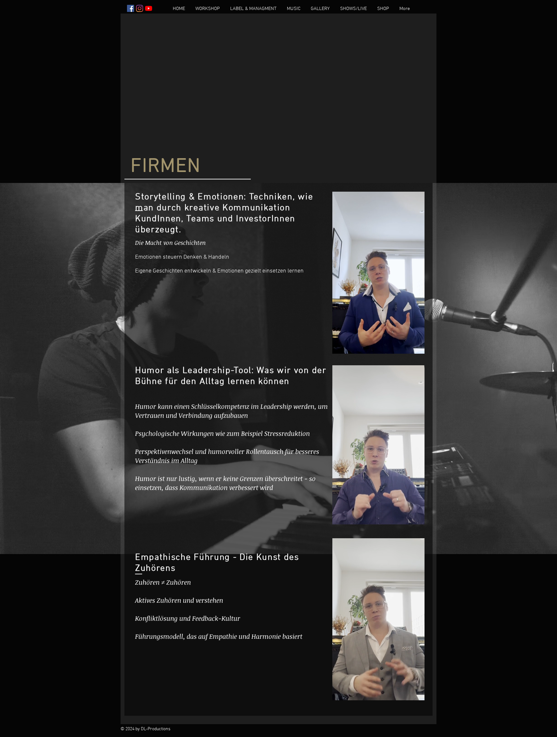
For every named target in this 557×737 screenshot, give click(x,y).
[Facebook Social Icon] (130, 8)
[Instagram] (139, 8)
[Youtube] (148, 8)
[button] (207, 9)
